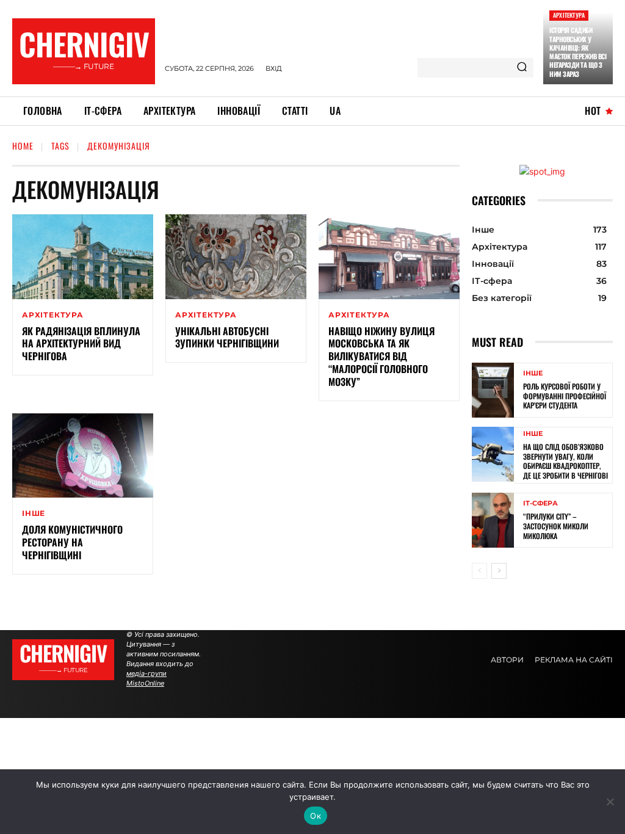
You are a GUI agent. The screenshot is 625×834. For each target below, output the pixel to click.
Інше (33, 513)
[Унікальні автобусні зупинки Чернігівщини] (235, 256)
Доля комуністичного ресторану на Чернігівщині (72, 542)
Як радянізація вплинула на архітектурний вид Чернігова (81, 344)
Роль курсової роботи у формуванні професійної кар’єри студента (564, 395)
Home (23, 145)
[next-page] (499, 571)
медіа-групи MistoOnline (146, 678)
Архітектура (569, 15)
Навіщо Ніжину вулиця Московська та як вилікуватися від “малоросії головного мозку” (381, 356)
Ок (315, 816)
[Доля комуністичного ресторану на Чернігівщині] (82, 455)
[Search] (521, 68)
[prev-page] (479, 571)
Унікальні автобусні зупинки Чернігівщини (227, 337)
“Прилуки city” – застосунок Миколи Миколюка (555, 525)
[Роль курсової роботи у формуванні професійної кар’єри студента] (493, 390)
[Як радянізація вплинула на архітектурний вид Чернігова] (82, 256)
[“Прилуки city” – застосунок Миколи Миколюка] (493, 520)
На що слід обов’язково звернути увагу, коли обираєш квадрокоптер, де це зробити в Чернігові (565, 460)
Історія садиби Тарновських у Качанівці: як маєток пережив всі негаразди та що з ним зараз (577, 51)
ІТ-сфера (540, 503)
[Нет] (610, 802)
